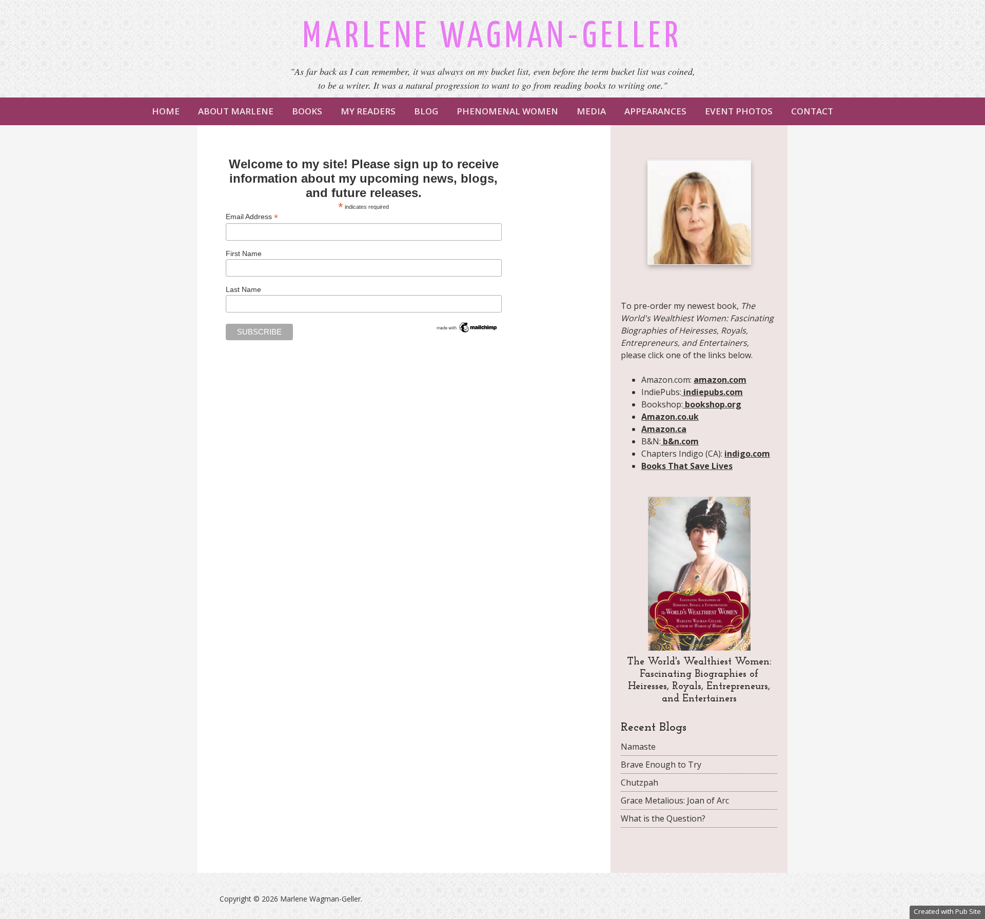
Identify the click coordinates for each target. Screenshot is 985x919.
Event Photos (739, 111)
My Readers (368, 111)
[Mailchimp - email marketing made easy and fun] (466, 331)
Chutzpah (639, 782)
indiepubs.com (712, 392)
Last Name (243, 289)
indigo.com (747, 453)
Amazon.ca (663, 429)
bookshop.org (712, 404)
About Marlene (235, 111)
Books (307, 111)
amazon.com (720, 379)
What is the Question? (663, 818)
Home (166, 111)
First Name (244, 253)
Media (591, 111)
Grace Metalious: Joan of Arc (675, 800)
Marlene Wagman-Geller (492, 37)
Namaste (638, 746)
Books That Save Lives (687, 466)
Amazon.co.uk (670, 416)
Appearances (655, 111)
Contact (812, 111)
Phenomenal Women (507, 111)
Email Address (252, 217)
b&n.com (680, 441)
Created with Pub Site (947, 911)
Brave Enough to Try (661, 764)
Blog (426, 111)
